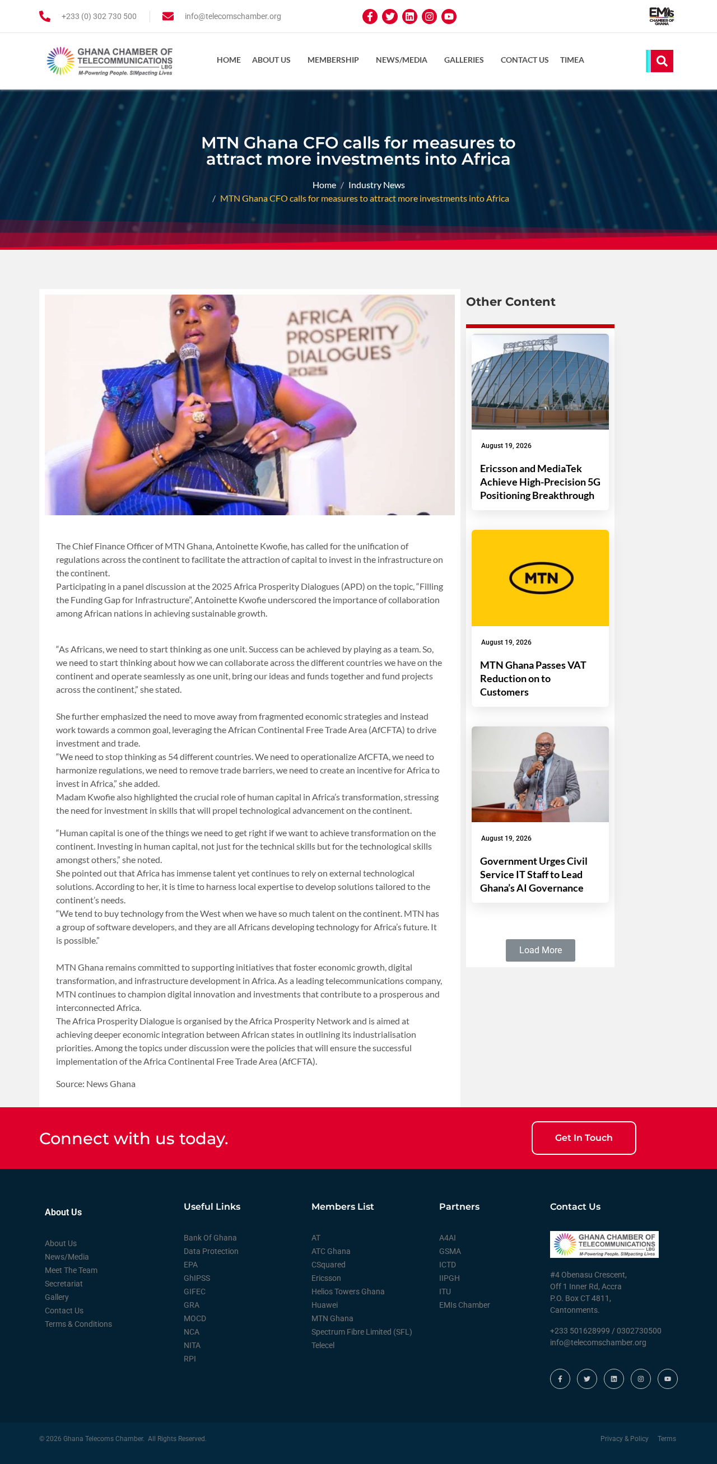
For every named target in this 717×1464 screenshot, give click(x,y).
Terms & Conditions (78, 1324)
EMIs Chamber (464, 1304)
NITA (192, 1345)
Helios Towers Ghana (348, 1291)
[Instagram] (429, 16)
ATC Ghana (331, 1251)
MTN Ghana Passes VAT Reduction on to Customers (533, 678)
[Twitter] (389, 16)
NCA (191, 1331)
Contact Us (525, 59)
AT (315, 1237)
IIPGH (449, 1278)
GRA (191, 1304)
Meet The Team (71, 1270)
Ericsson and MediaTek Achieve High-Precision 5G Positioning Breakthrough (540, 481)
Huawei (324, 1304)
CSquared (328, 1264)
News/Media (401, 59)
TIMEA (572, 59)
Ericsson (326, 1278)
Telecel (322, 1345)
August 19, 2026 (506, 446)
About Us (271, 59)
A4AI (447, 1237)
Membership (333, 59)
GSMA (450, 1251)
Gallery (57, 1297)
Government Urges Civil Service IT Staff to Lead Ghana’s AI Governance (534, 874)
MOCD (195, 1318)
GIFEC (195, 1291)
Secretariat (64, 1283)
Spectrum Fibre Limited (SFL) (361, 1331)
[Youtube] (449, 16)
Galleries (464, 59)
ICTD (447, 1264)
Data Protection (211, 1251)
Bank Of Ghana (210, 1237)
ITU (445, 1291)
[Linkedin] (409, 16)
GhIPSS (197, 1278)
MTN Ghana (332, 1318)
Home (229, 59)
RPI (190, 1358)
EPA (191, 1264)
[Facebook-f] (370, 16)
